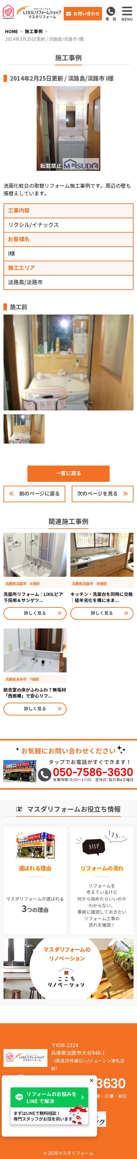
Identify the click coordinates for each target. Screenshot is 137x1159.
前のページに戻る (39, 493)
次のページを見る (97, 493)
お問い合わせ (86, 14)
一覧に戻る (68, 473)
